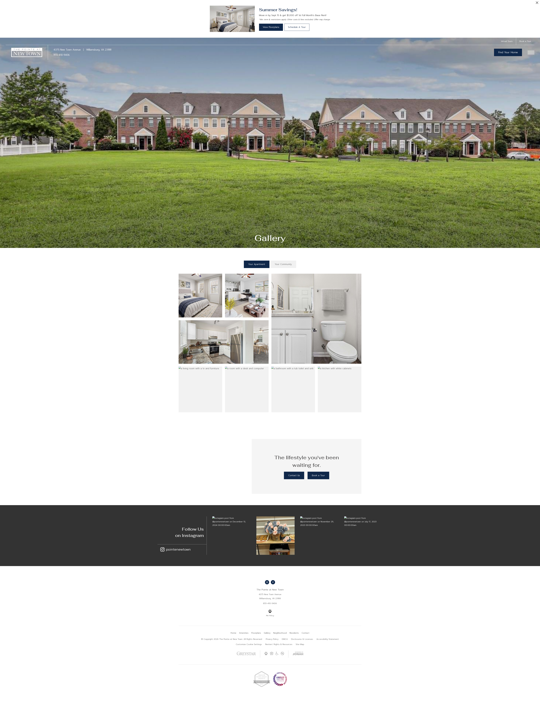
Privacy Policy (272, 639)
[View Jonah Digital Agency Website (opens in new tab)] (298, 654)
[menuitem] (233, 633)
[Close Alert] (537, 3)
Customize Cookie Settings (249, 644)
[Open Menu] (531, 52)
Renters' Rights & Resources (278, 644)
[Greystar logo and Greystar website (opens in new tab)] (246, 654)
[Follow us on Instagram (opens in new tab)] (267, 582)
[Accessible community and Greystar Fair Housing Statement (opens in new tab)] (277, 654)
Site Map (300, 644)
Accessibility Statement (327, 639)
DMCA (285, 639)
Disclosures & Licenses (302, 639)
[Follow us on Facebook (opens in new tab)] (273, 582)
